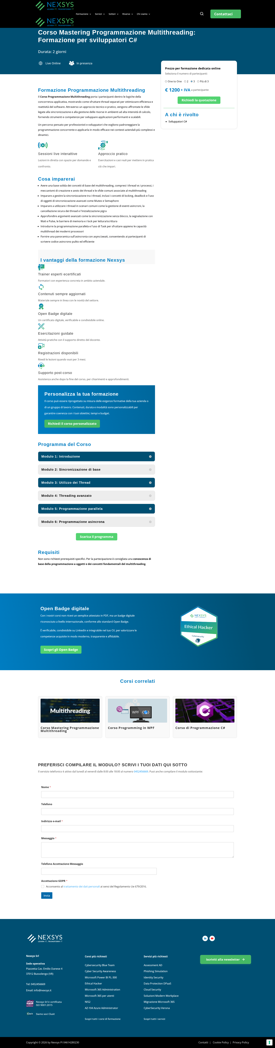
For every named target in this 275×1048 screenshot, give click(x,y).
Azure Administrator (101, 1008)
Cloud (152, 989)
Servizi (98, 14)
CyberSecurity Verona (157, 1008)
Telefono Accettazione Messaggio (62, 863)
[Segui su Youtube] (212, 938)
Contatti (203, 1042)
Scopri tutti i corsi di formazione (103, 1018)
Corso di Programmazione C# (200, 728)
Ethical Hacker (93, 983)
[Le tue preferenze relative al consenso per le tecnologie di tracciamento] (269, 1042)
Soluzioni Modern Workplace (161, 996)
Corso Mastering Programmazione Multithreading (70, 729)
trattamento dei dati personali (81, 886)
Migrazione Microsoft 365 (159, 1002)
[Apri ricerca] (201, 13)
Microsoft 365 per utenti (99, 996)
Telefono (46, 804)
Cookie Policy (221, 1042)
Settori (112, 14)
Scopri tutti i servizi (154, 1018)
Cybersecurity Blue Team (100, 965)
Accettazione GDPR (54, 881)
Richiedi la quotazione (199, 100)
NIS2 (87, 1002)
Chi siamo (142, 14)
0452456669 (141, 771)
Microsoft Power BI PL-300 (101, 977)
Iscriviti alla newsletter (223, 959)
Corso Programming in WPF (131, 728)
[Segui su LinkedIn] (205, 938)
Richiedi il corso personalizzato (72, 423)
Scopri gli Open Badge (61, 649)
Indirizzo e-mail (52, 821)
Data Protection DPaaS (157, 983)
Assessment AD (153, 965)
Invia (47, 895)
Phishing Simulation (156, 971)
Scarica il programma (96, 537)
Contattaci (223, 13)
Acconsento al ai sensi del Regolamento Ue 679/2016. (96, 886)
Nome (46, 787)
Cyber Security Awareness (100, 971)
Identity (153, 977)
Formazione (82, 14)
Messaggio (48, 838)
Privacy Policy (241, 1042)
